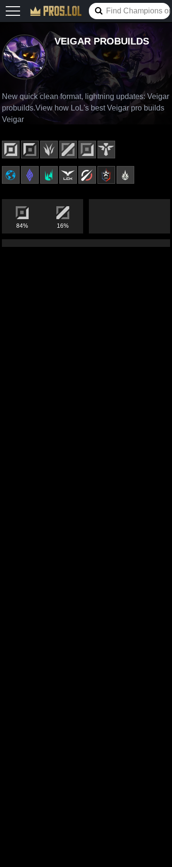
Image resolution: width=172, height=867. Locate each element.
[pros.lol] (56, 11)
